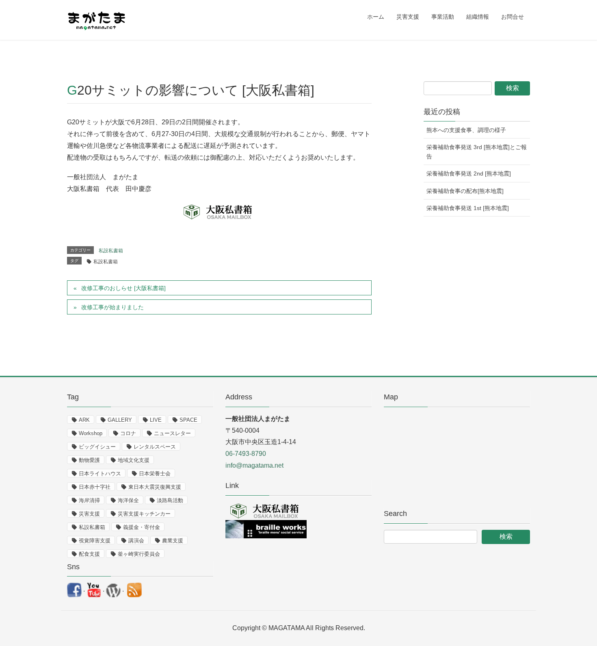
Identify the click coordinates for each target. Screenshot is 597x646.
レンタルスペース (155, 447)
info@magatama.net (254, 465)
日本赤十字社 (94, 487)
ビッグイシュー (97, 447)
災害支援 (89, 514)
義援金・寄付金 (141, 527)
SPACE (188, 420)
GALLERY (120, 420)
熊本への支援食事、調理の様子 (466, 130)
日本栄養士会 (155, 473)
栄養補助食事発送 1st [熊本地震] (467, 208)
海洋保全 (128, 500)
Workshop (90, 433)
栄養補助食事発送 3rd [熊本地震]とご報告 (476, 152)
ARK (84, 420)
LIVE (156, 420)
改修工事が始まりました (112, 307)
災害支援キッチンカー (144, 514)
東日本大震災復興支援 (154, 487)
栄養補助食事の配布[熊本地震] (465, 191)
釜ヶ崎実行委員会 (139, 554)
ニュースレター (172, 433)
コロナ (128, 433)
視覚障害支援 (94, 541)
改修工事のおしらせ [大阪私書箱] (123, 288)
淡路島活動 (170, 500)
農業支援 (172, 541)
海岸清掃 (89, 500)
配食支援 (89, 554)
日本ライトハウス (100, 473)
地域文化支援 (133, 460)
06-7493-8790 (245, 453)
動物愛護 (89, 460)
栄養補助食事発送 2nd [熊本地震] (468, 173)
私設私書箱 (111, 251)
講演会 (136, 541)
